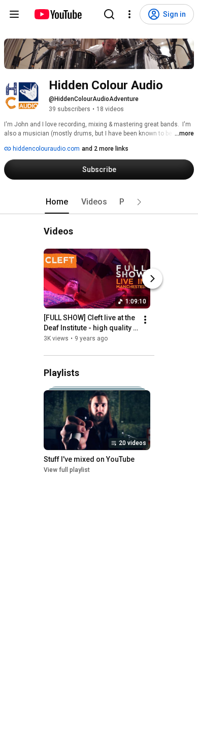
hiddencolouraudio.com (45, 148)
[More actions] (145, 320)
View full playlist (67, 470)
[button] (139, 202)
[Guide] (14, 14)
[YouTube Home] (57, 14)
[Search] (109, 14)
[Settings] (129, 14)
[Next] (152, 278)
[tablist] (99, 202)
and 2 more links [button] (105, 148)
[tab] (57, 202)
